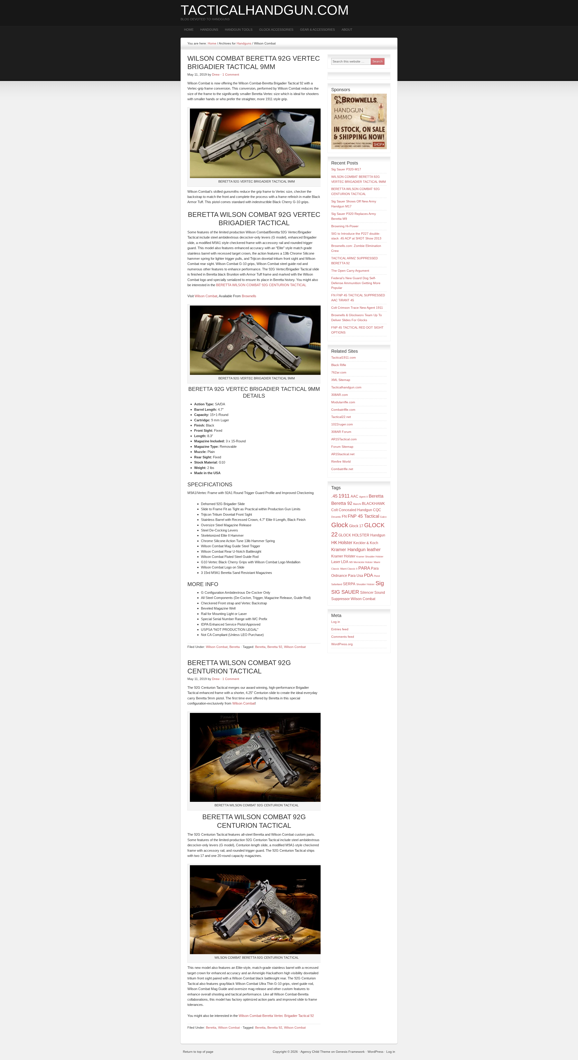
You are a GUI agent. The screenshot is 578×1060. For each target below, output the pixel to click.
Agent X (363, 496)
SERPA (349, 584)
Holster (345, 542)
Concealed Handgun (355, 510)
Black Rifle (338, 365)
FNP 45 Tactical (363, 516)
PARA (364, 568)
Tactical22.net (341, 417)
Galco (383, 516)
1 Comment (230, 74)
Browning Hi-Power (345, 226)
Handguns (207, 29)
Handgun (377, 535)
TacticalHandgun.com (265, 10)
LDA (344, 562)
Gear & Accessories (316, 29)
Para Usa (355, 575)
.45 (334, 496)
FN (344, 516)
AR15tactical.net (342, 454)
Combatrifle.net (342, 469)
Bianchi (357, 504)
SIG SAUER (345, 592)
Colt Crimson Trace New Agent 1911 (357, 307)
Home (188, 29)
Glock (339, 525)
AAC (354, 496)
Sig (379, 583)
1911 (344, 496)
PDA (368, 575)
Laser (335, 562)
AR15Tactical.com (344, 439)
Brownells (249, 296)
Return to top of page (198, 1051)
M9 (351, 562)
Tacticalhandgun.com (346, 387)
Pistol (377, 576)
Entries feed (339, 629)
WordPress (375, 1051)
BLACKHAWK (373, 503)
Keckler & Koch (365, 543)
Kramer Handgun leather (356, 549)
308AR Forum (341, 432)
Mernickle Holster (363, 562)
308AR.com (339, 395)
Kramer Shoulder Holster (369, 556)
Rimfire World (341, 461)
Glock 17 (356, 526)
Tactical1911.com (343, 357)
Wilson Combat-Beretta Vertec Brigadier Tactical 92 (276, 1016)
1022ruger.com (342, 424)
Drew (215, 74)
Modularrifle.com (343, 402)
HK (334, 542)
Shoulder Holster (365, 584)
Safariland (336, 584)
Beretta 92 (274, 647)
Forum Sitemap (342, 446)
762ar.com (338, 372)
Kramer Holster (343, 556)
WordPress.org (342, 644)
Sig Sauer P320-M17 (346, 169)
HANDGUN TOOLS (238, 29)
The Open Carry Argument (350, 270)
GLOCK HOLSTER (353, 535)
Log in (335, 622)
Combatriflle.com (343, 409)
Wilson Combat (206, 296)
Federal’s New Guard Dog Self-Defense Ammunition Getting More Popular (355, 283)
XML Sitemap (340, 380)
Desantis (336, 516)
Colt (334, 510)
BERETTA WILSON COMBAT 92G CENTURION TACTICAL (261, 285)
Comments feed (342, 636)
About (347, 29)
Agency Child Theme (315, 1051)
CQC (377, 510)
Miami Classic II (348, 568)
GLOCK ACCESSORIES (276, 29)
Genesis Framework (350, 1051)
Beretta (234, 647)
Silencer (366, 592)
